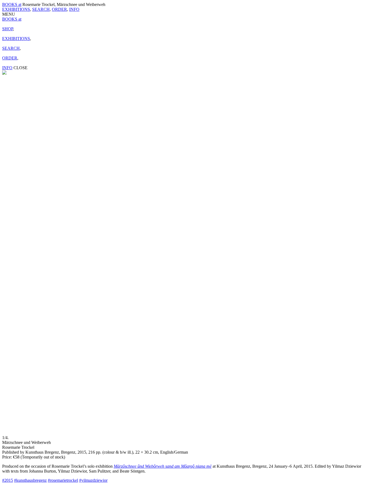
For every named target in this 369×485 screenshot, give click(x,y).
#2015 (7, 480)
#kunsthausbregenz (30, 480)
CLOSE (21, 67)
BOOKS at (11, 4)
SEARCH (41, 9)
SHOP (7, 28)
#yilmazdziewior (93, 480)
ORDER (59, 9)
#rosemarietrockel (63, 480)
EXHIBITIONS (16, 9)
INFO (74, 9)
